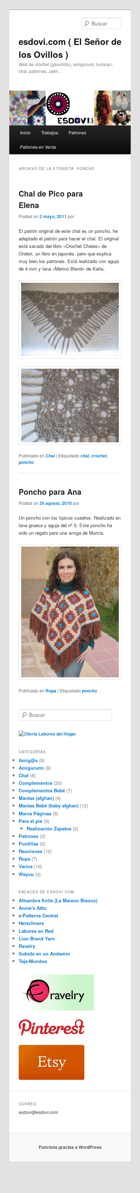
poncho (26, 462)
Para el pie (30, 820)
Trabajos (49, 132)
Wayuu (26, 874)
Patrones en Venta (38, 147)
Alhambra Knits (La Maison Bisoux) (58, 900)
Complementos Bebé (42, 790)
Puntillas (28, 843)
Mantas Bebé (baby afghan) (49, 805)
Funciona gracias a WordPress (70, 1147)
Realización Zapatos (49, 828)
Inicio (25, 132)
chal (84, 455)
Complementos (35, 782)
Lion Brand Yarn (37, 938)
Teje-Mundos (33, 961)
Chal (50, 455)
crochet (99, 455)
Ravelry (27, 946)
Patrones (77, 132)
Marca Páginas (35, 813)
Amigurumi (31, 767)
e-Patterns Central (38, 915)
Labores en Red (36, 930)
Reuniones (30, 851)
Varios (26, 866)
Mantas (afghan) (36, 797)
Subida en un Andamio (44, 953)
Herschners (31, 923)
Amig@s (28, 760)
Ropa (51, 690)
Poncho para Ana (50, 491)
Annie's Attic (33, 907)
